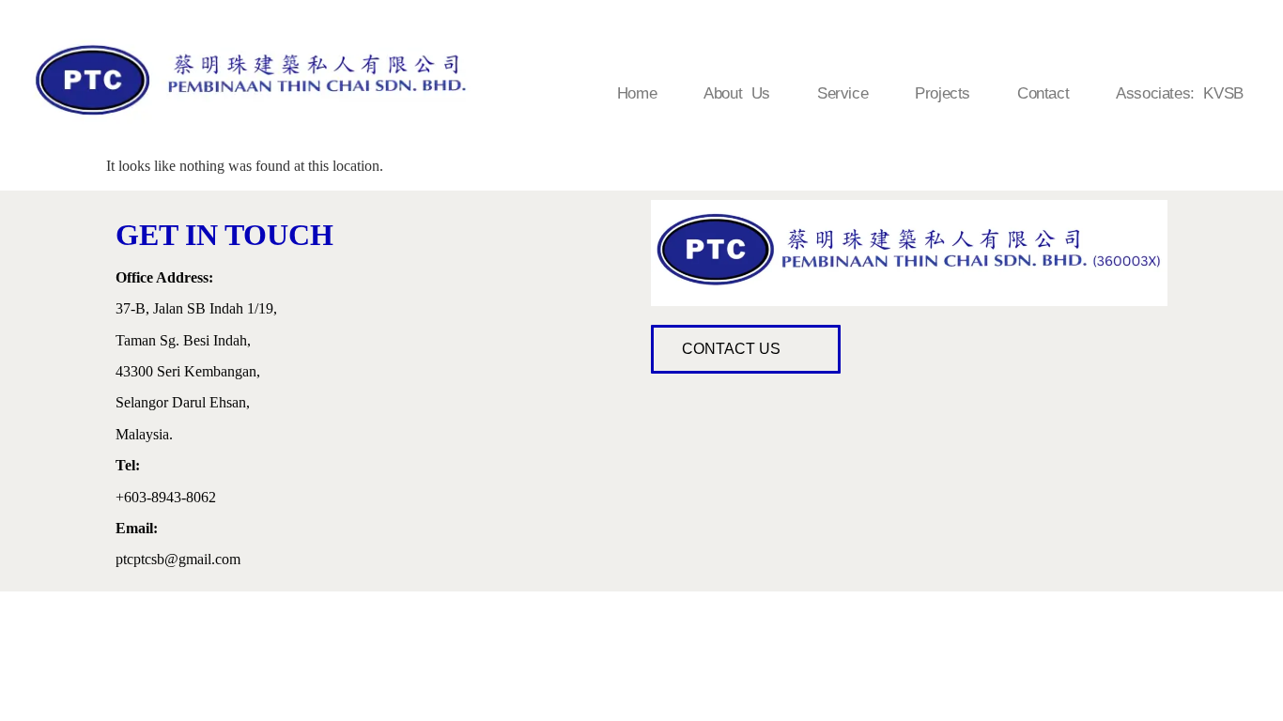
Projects (942, 93)
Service (842, 93)
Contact (1043, 93)
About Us (736, 93)
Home (637, 93)
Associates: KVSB (1180, 93)
